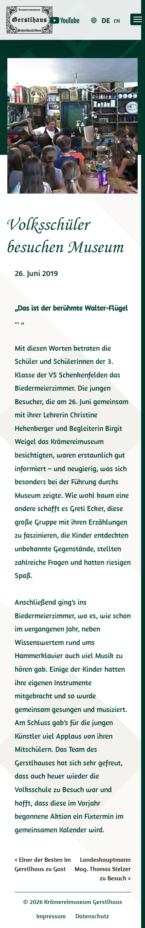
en (117, 20)
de (106, 20)
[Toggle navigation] (137, 19)
